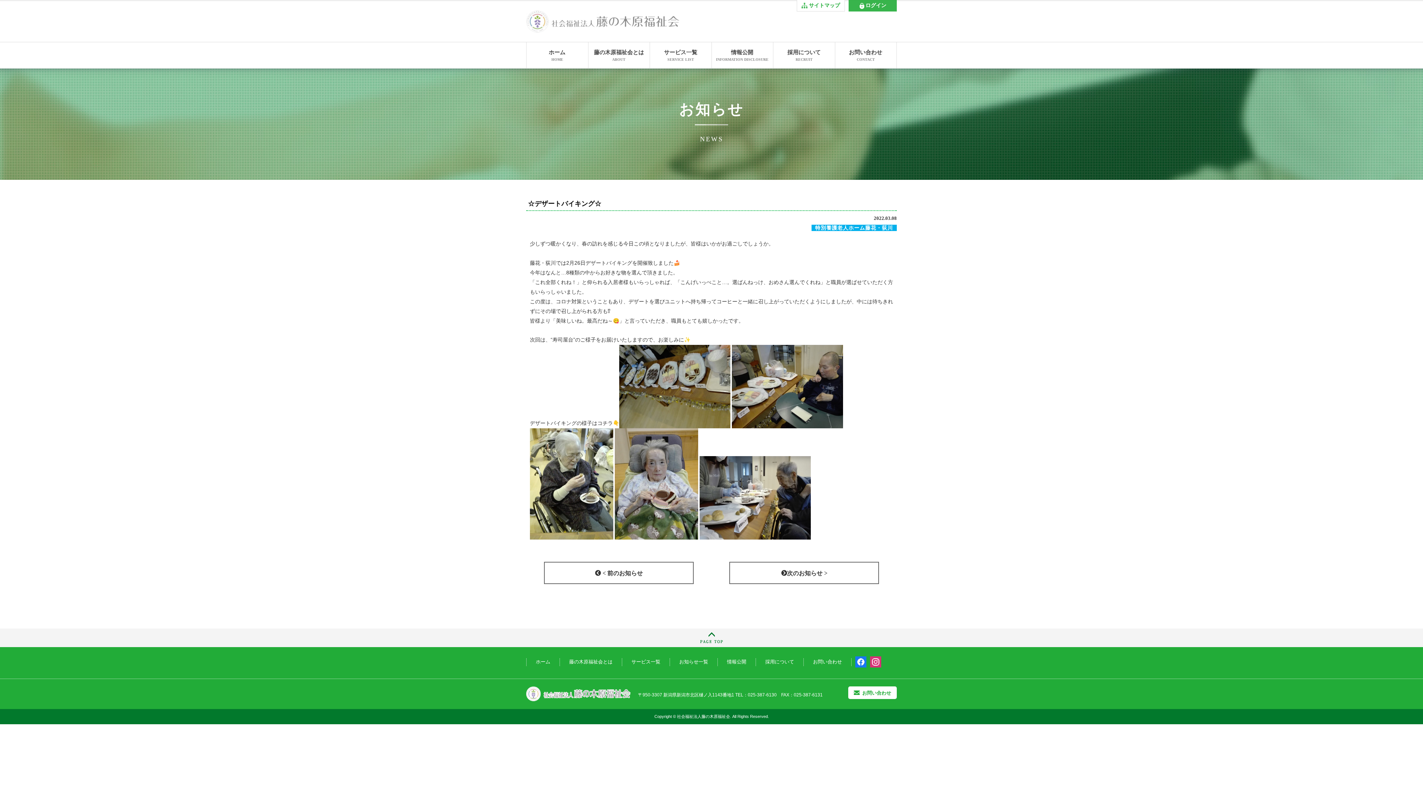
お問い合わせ (865, 55)
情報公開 (742, 55)
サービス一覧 (680, 55)
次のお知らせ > (807, 573)
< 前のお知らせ (622, 573)
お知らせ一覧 (693, 662)
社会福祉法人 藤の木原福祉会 (578, 694)
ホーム (557, 55)
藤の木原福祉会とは (619, 55)
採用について (804, 55)
